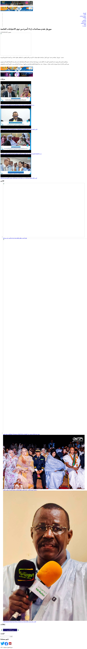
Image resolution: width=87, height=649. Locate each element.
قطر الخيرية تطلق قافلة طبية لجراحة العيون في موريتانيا (15, 238)
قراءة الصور (83, 23)
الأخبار (84, 14)
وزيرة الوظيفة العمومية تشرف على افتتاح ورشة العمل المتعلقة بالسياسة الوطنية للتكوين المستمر (21, 153)
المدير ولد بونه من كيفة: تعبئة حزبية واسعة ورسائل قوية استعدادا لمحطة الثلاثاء (19, 621)
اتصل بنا (84, 25)
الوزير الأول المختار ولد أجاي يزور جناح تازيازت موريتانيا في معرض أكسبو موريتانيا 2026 (19, 178)
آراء (85, 18)
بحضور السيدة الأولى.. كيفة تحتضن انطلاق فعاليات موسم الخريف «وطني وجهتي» (20, 489)
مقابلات (84, 17)
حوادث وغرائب (83, 16)
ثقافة (85, 24)
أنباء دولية (84, 21)
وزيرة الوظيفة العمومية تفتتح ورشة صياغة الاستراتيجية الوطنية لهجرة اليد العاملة (17, 105)
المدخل (84, 13)
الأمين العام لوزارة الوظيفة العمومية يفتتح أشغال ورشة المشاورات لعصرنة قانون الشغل (19, 129)
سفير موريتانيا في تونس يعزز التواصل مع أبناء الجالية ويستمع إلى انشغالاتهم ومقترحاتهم (21, 434)
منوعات (84, 20)
